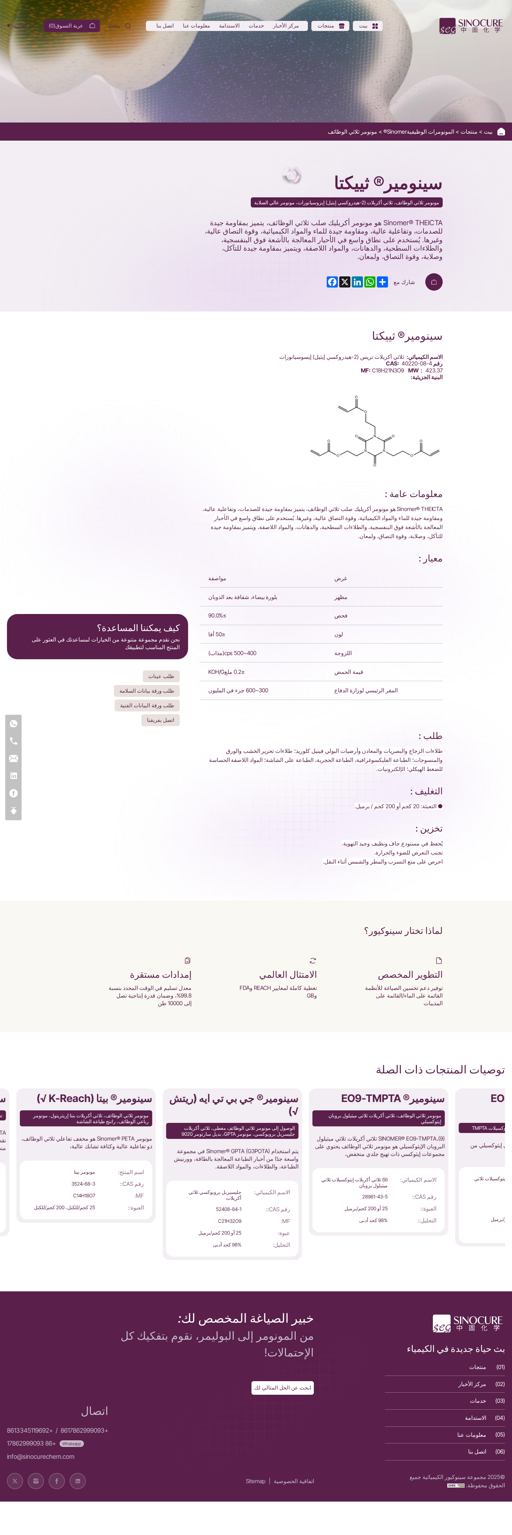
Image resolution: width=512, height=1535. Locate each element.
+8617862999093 (84, 1430)
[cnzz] (456, 1485)
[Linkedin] (13, 776)
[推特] (15, 1481)
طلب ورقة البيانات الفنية (147, 705)
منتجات (468, 131)
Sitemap (255, 1481)
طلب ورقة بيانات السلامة (146, 690)
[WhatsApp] (13, 724)
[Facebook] (13, 793)
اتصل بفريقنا (160, 720)
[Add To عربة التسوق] (434, 282)
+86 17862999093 (31, 1443)
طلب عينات (161, 676)
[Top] (13, 811)
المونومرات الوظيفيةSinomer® (418, 131)
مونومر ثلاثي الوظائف (352, 131)
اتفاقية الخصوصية (294, 1481)
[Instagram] (36, 1481)
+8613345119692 (30, 1430)
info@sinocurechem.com (41, 1456)
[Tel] (13, 741)
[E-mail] (13, 759)
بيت (487, 131)
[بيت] (470, 26)
